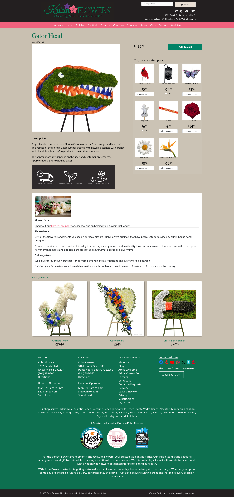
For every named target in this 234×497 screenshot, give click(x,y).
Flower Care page (61, 226)
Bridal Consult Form (130, 373)
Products (105, 25)
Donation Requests (129, 384)
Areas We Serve (127, 369)
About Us (123, 362)
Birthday (79, 25)
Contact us (124, 380)
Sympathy (132, 25)
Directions (44, 377)
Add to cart (185, 47)
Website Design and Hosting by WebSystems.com (172, 493)
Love (69, 25)
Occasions (118, 25)
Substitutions (126, 398)
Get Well (92, 25)
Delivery (123, 388)
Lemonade (58, 25)
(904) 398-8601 (185, 11)
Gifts (153, 25)
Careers (123, 377)
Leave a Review (127, 391)
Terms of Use (100, 493)
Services (163, 25)
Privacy (122, 395)
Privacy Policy (85, 493)
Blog (121, 366)
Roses (144, 25)
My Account (125, 402)
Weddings (176, 25)
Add (169, 93)
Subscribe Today (171, 374)
